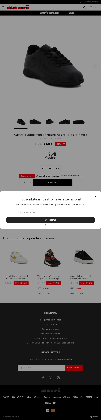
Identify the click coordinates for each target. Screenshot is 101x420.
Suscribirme (50, 220)
